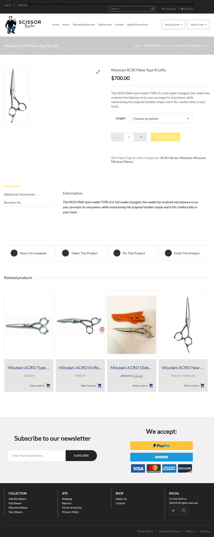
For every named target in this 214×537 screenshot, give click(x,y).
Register (23, 5)
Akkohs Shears (17, 498)
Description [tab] (12, 186)
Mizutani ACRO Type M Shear (29, 367)
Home (55, 24)
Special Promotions (137, 24)
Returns (66, 503)
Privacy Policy (70, 512)
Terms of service (72, 507)
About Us (121, 498)
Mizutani (168, 45)
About (65, 24)
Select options (37, 385)
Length (120, 118)
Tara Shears (16, 512)
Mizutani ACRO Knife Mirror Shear (80, 367)
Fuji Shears (15, 503)
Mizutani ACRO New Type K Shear (183, 367)
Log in (7, 5)
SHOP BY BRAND (152, 45)
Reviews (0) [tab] (12, 202)
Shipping (67, 498)
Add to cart (165, 137)
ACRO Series (169, 158)
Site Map (205, 531)
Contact (119, 24)
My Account (169, 8)
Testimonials (105, 24)
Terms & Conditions (169, 531)
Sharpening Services (84, 24)
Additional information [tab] (19, 194)
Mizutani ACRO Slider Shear (131, 367)
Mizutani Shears (122, 161)
